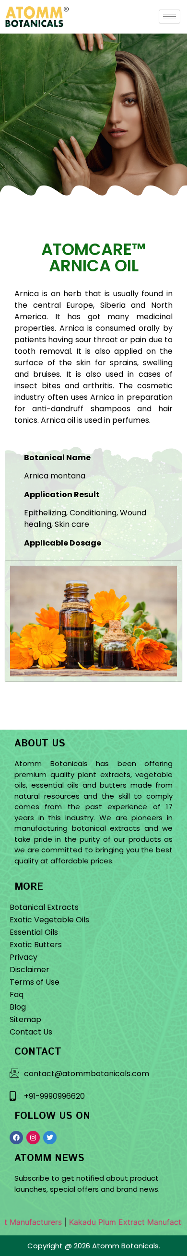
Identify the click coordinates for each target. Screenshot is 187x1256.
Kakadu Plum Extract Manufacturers (111, 1222)
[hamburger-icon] (169, 16)
